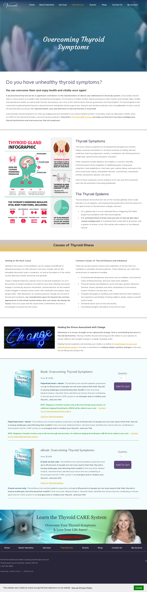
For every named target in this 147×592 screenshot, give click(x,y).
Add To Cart (122, 386)
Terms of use (28, 571)
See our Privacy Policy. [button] (82, 588)
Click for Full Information (52, 416)
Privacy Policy (15, 571)
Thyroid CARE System (82, 117)
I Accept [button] (138, 588)
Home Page (4, 571)
